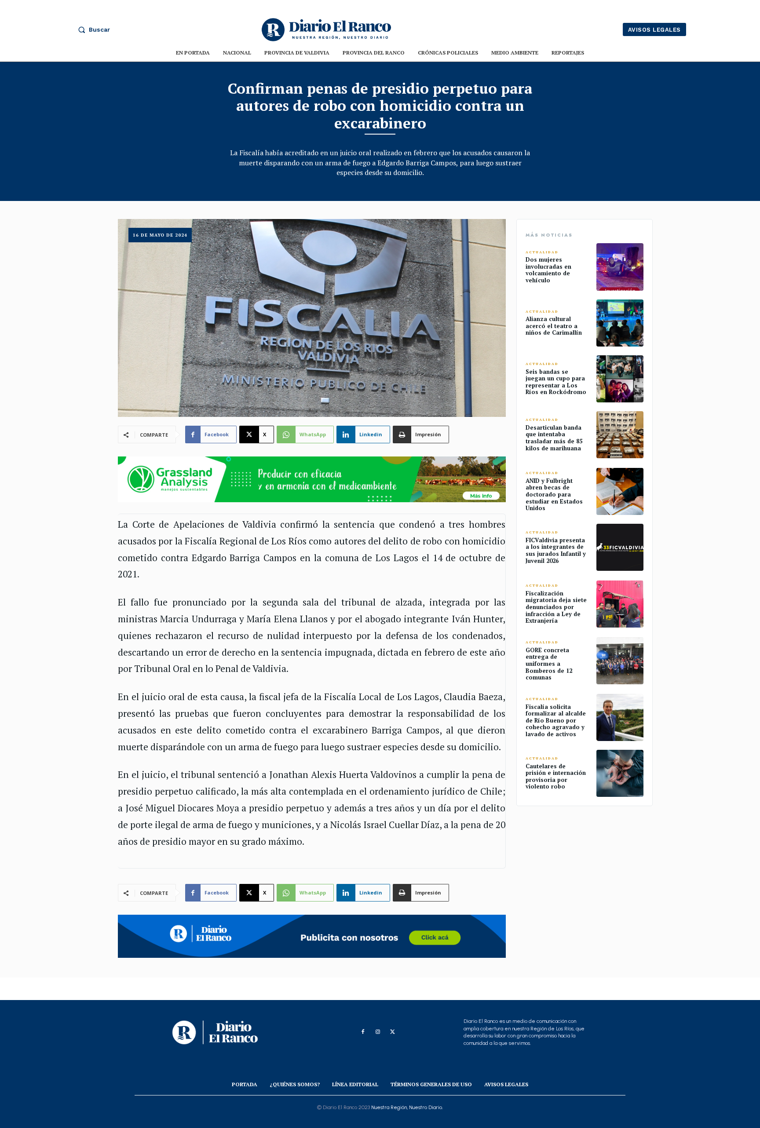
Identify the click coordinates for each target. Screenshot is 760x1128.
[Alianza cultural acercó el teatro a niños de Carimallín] (619, 323)
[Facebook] (363, 1032)
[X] (392, 1032)
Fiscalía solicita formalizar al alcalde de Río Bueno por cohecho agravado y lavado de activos (556, 720)
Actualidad (542, 252)
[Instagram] (378, 1032)
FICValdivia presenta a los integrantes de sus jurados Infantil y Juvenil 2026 (556, 550)
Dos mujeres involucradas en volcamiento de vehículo (548, 270)
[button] (92, 29)
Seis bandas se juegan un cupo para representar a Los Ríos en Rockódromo (556, 382)
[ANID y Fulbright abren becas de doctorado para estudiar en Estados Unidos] (619, 491)
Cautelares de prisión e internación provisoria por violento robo (556, 776)
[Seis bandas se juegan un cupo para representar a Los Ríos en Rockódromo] (619, 378)
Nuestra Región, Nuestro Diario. (407, 1107)
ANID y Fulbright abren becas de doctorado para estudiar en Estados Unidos (554, 494)
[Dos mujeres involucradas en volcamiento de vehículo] (619, 266)
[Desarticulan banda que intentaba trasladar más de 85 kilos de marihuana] (619, 434)
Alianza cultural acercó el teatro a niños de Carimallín (554, 325)
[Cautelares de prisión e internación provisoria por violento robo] (619, 773)
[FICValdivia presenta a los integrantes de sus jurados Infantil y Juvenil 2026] (619, 547)
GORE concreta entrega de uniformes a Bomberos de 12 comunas (549, 663)
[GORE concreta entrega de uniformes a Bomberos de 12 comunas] (619, 660)
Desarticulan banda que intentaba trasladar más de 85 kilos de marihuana (554, 437)
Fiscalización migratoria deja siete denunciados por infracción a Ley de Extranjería (556, 606)
